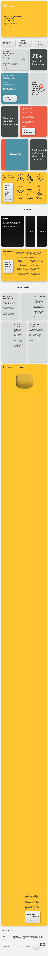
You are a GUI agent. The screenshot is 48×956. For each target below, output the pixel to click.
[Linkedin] (40, 944)
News (4, 938)
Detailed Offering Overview (6, 947)
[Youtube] (43, 944)
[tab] (22, 35)
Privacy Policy (21, 947)
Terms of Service (27, 947)
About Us (4, 936)
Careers (4, 939)
